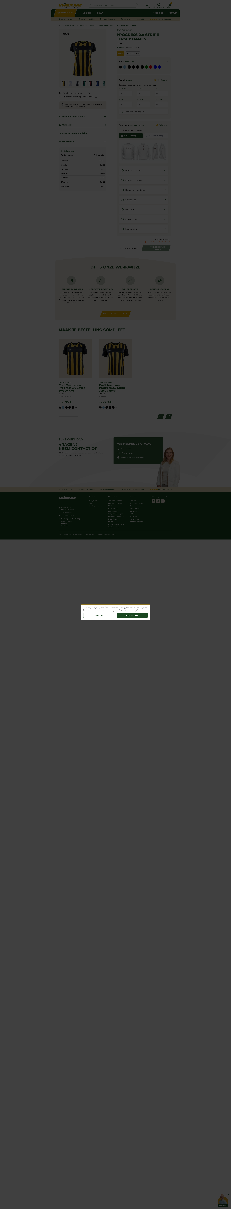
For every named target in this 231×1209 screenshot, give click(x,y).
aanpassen (99, 615)
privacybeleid (136, 611)
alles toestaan (132, 615)
